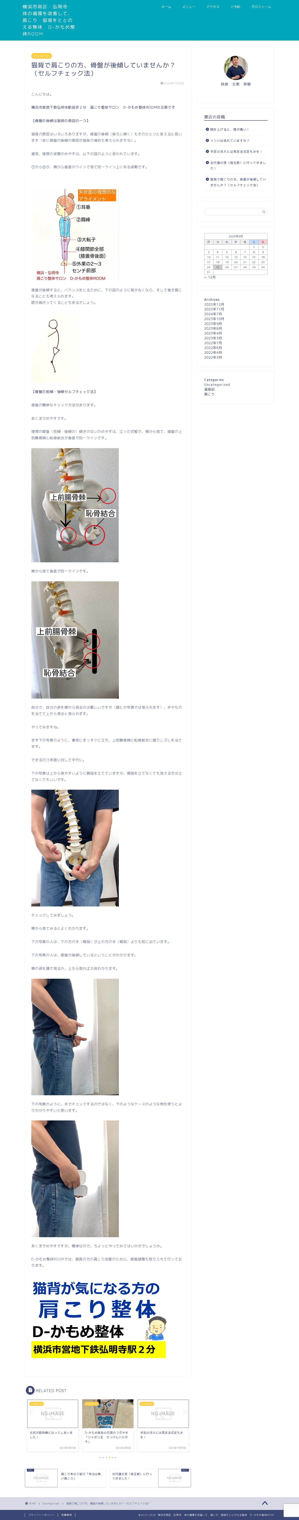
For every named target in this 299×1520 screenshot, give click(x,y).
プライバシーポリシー (41, 1515)
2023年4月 (213, 333)
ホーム (166, 7)
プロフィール (261, 7)
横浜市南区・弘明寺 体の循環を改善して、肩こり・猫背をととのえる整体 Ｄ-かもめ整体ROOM (49, 20)
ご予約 (235, 7)
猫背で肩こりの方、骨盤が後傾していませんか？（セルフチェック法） (238, 182)
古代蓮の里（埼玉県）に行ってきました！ (238, 165)
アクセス (213, 7)
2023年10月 (214, 319)
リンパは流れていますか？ (230, 140)
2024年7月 (213, 314)
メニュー (188, 7)
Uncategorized (41, 56)
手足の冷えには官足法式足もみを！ (236, 151)
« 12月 (210, 277)
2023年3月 (213, 338)
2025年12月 (214, 304)
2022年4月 (213, 352)
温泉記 (209, 389)
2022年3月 (213, 357)
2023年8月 (213, 328)
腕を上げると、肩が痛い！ (230, 129)
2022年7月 (213, 343)
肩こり (209, 394)
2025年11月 (214, 309)
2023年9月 (213, 323)
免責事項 (66, 1515)
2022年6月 (213, 347)
